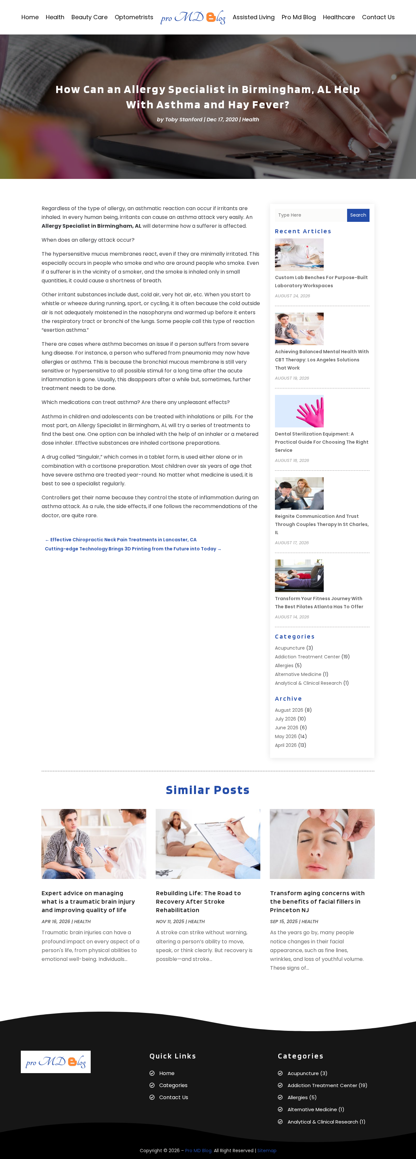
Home (30, 17)
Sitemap (267, 1150)
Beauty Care (90, 17)
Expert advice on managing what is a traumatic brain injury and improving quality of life (88, 901)
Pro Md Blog (299, 17)
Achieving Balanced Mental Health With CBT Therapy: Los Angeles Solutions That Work (322, 359)
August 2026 (289, 710)
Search (358, 215)
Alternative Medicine (298, 674)
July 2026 (285, 719)
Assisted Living (254, 17)
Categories (173, 1085)
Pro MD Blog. (199, 1150)
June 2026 (286, 727)
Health (55, 17)
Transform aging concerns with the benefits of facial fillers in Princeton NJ (317, 901)
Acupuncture (290, 648)
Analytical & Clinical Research (308, 683)
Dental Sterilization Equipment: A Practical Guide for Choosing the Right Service (322, 442)
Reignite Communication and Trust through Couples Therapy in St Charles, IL (322, 524)
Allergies (284, 665)
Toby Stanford (183, 119)
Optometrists (134, 17)
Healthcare (339, 17)
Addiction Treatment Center (307, 657)
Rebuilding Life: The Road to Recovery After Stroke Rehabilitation (198, 901)
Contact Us (378, 17)
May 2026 (286, 736)
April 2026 (286, 745)
